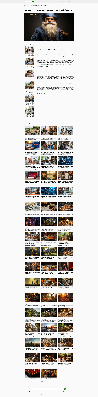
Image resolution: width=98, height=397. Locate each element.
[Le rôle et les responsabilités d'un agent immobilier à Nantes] (49, 251)
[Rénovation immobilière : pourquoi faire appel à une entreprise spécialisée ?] (49, 342)
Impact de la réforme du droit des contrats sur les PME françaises (47, 167)
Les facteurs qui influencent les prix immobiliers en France (65, 227)
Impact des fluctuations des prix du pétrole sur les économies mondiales (48, 182)
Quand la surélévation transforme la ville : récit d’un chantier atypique (30, 103)
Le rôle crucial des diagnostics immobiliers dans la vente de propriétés (47, 273)
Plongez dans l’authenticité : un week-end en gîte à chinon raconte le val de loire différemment (30, 91)
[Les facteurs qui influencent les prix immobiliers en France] (65, 221)
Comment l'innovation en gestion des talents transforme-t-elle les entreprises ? (65, 167)
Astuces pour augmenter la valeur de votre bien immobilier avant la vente (65, 258)
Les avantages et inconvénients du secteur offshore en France (48, 334)
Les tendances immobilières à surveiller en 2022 (63, 318)
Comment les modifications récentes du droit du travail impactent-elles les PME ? (65, 152)
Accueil (25, 5)
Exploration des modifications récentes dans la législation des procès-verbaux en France (65, 182)
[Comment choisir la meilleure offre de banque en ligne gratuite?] (65, 266)
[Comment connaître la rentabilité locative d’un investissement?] (49, 357)
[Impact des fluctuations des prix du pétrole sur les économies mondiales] (49, 175)
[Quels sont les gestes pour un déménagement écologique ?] (65, 236)
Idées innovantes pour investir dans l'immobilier (48, 318)
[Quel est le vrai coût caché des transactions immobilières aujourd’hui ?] (29, 73)
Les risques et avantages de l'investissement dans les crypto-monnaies (47, 289)
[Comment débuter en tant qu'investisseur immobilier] (65, 327)
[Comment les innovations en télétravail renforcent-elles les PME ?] (65, 130)
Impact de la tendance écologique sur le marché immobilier (32, 318)
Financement (61, 1)
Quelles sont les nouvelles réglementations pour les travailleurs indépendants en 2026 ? (48, 137)
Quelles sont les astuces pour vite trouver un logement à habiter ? (48, 379)
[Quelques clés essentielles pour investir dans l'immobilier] (32, 357)
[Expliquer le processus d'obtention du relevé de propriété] (65, 342)
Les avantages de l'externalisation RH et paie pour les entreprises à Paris (32, 349)
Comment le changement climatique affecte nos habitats (48, 303)
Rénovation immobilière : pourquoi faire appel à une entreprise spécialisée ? (49, 349)
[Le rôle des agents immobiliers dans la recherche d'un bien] (49, 221)
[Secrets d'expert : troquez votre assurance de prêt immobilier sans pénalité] (29, 49)
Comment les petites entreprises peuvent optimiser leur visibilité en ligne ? (32, 152)
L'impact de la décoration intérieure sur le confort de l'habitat (65, 288)
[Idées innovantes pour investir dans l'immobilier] (49, 312)
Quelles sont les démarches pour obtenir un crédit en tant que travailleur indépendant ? (64, 364)
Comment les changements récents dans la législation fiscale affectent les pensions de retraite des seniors (49, 213)
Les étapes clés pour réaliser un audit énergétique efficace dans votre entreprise (32, 228)
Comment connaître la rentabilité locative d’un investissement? (47, 364)
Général (69, 1)
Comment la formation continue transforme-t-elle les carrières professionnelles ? (47, 152)
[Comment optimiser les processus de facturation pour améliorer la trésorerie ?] (29, 109)
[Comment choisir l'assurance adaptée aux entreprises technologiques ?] (32, 175)
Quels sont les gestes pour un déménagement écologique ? (63, 243)
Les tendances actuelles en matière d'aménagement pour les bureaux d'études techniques (65, 213)
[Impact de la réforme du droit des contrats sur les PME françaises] (49, 160)
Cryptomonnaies (52, 1)
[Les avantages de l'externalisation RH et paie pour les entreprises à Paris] (32, 342)
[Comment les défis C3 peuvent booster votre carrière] (32, 266)
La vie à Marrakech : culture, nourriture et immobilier (49, 243)
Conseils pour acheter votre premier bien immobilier (65, 303)
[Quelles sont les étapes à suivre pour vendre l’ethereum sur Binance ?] (32, 251)
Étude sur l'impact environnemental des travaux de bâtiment (32, 243)
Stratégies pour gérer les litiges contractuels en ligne (31, 212)
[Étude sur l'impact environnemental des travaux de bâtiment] (32, 236)
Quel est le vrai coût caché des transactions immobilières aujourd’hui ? (30, 79)
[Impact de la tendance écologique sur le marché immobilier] (32, 312)
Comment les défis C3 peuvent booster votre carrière (32, 273)
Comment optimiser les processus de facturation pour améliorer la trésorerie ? (30, 116)
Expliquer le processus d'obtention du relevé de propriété (65, 349)
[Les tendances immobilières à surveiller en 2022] (65, 312)
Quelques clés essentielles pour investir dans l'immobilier (31, 364)
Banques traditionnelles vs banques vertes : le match (32, 288)
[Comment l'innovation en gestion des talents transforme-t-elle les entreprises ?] (65, 160)
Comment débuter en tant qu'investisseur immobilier (63, 334)
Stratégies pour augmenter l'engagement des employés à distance (32, 167)
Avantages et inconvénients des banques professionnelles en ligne (31, 303)
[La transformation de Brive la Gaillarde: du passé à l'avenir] (32, 327)
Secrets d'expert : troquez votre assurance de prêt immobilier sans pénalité (30, 55)
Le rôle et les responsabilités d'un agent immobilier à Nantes (47, 258)
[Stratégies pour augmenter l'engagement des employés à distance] (32, 160)
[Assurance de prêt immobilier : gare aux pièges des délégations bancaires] (29, 61)
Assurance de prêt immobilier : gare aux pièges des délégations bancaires (29, 67)
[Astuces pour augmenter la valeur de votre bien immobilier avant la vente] (65, 251)
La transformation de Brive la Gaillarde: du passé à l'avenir (32, 334)
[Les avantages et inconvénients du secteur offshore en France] (49, 327)
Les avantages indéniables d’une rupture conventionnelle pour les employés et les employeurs (31, 380)
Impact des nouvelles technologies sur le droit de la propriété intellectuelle (48, 197)
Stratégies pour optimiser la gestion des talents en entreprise (32, 197)
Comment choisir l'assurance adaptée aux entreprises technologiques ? (32, 182)
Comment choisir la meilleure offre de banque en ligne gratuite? (65, 273)
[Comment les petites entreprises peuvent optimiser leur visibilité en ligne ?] (32, 145)
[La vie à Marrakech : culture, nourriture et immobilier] (49, 236)
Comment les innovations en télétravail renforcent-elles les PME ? (65, 136)
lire (53, 62)
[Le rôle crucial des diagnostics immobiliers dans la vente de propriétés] (49, 266)
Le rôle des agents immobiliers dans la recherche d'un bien (48, 227)
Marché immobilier (43, 1)
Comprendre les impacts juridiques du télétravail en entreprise (65, 197)
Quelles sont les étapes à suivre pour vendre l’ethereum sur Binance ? (32, 258)
